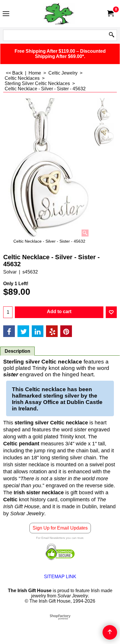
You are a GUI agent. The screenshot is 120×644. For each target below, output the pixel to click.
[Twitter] (23, 331)
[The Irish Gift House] (59, 13)
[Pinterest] (66, 331)
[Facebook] (9, 331)
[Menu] (6, 14)
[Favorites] (111, 312)
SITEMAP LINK (60, 576)
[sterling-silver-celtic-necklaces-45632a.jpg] (103, 134)
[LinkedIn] (37, 331)
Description (17, 351)
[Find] (111, 35)
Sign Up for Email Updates (60, 527)
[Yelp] (52, 331)
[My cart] (110, 13)
